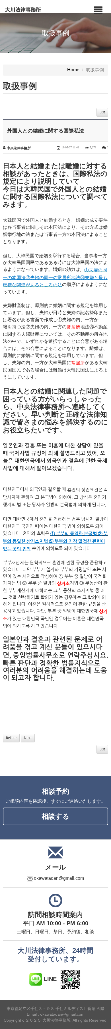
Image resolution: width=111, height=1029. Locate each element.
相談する (55, 816)
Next (28, 738)
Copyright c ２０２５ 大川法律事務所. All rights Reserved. (56, 1020)
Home (73, 70)
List (102, 112)
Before (11, 738)
